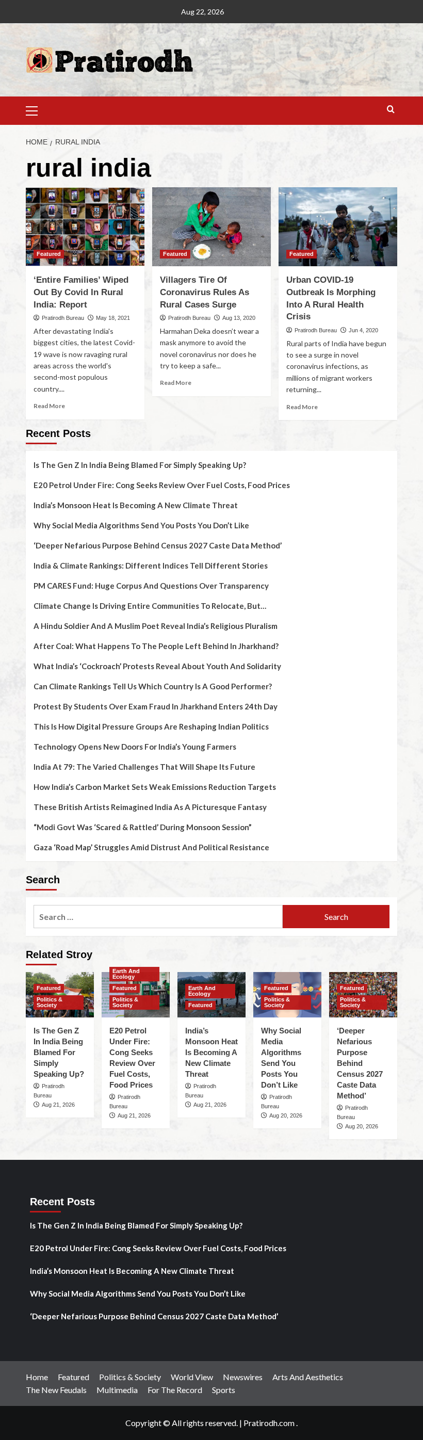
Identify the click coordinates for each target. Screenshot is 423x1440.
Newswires (243, 1377)
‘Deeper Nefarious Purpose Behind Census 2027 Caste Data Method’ (158, 545)
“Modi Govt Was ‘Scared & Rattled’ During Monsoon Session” (143, 827)
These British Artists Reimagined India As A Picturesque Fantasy (150, 807)
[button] (36, 109)
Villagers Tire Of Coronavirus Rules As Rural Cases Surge (204, 292)
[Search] (390, 110)
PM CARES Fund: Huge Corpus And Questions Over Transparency (151, 585)
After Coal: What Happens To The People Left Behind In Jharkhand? (156, 646)
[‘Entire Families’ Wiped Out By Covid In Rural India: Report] (85, 226)
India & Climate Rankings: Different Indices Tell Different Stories (151, 565)
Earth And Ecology (126, 974)
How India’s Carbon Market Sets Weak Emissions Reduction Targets (155, 786)
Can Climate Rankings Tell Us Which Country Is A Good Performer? (153, 686)
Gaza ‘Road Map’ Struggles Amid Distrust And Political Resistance (151, 847)
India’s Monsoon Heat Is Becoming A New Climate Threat (136, 505)
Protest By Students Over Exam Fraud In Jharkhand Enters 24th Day (156, 706)
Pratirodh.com (269, 1423)
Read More (49, 406)
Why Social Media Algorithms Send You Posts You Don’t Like (141, 525)
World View (192, 1377)
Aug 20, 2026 (285, 1115)
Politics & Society (49, 1002)
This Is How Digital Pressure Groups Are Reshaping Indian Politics (151, 726)
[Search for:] (158, 916)
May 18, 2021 (113, 318)
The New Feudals (56, 1390)
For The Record (175, 1390)
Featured (49, 254)
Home (37, 1377)
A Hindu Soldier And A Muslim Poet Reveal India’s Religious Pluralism (156, 625)
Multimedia (117, 1390)
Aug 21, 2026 (58, 1105)
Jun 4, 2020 (363, 330)
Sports (223, 1390)
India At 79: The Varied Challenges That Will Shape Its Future (144, 766)
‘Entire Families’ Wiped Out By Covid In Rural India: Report (81, 292)
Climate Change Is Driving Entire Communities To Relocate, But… (150, 605)
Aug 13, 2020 (238, 318)
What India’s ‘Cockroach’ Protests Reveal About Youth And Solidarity (157, 666)
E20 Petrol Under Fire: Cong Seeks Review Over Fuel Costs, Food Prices (162, 485)
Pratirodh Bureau (63, 318)
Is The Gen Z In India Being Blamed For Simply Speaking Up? (140, 465)
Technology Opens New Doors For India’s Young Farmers (135, 746)
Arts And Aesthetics (307, 1377)
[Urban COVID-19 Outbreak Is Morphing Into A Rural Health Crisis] (338, 226)
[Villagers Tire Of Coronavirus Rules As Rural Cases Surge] (211, 226)
